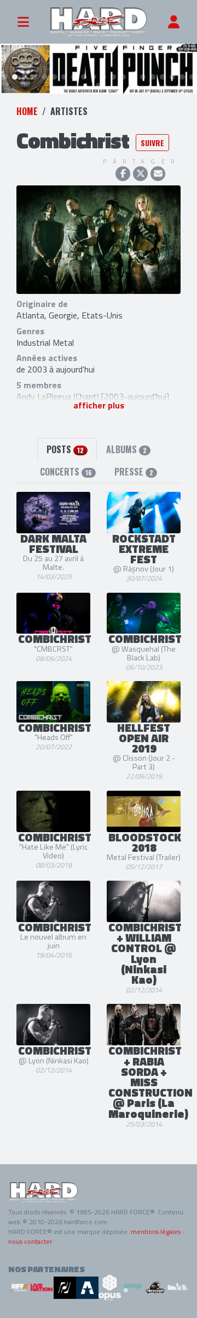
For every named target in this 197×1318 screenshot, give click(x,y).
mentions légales (156, 1231)
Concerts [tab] (66, 471)
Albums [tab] (126, 449)
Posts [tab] (65, 449)
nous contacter (30, 1241)
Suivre (152, 142)
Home (27, 111)
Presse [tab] (133, 471)
